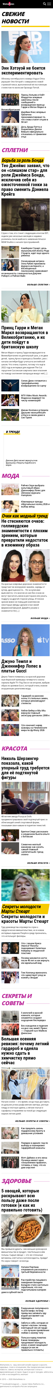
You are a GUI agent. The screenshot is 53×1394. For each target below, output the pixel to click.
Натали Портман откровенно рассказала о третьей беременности (34, 1269)
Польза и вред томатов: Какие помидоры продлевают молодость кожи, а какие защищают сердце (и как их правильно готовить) (34, 1343)
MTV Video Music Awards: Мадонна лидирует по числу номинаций (34, 398)
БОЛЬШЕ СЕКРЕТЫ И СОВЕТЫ (32, 1121)
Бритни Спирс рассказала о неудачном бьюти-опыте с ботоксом (35, 834)
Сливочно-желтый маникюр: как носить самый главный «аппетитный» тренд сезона (32, 849)
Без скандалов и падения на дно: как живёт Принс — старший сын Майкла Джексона (34, 1029)
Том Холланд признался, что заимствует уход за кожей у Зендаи (34, 975)
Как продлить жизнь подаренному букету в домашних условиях (33, 1131)
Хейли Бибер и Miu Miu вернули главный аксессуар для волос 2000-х (35, 713)
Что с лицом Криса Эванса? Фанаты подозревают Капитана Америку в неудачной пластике (33, 948)
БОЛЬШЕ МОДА (40, 618)
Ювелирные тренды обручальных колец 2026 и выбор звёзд (35, 504)
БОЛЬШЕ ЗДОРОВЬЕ (37, 1301)
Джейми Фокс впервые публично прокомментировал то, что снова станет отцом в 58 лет (34, 117)
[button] (44, 4)
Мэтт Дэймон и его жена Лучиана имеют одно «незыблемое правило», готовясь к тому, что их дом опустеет (34, 1162)
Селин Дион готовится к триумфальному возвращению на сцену (34, 383)
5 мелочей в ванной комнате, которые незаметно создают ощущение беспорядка (33, 1016)
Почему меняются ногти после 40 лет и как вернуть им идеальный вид (35, 960)
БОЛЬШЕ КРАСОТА (38, 863)
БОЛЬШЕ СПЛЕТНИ (38, 284)
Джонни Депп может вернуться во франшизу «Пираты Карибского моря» (21, 462)
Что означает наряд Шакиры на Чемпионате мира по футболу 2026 (34, 728)
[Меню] (49, 4)
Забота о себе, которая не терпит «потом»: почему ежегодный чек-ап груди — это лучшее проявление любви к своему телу (35, 1327)
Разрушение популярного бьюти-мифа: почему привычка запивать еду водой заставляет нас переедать (34, 1313)
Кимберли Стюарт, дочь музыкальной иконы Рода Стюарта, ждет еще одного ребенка (35, 252)
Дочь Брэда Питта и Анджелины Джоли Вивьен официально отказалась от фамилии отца (33, 131)
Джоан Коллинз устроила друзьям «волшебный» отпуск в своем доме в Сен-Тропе (34, 414)
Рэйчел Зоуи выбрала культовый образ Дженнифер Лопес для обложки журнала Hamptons (33, 490)
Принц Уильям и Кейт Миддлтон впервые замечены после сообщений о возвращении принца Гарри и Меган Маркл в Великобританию (23, 102)
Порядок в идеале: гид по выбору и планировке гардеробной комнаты (34, 1145)
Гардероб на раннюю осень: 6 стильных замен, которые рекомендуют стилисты (34, 699)
